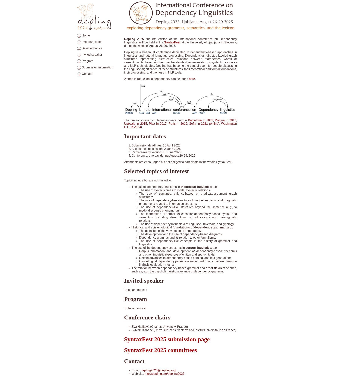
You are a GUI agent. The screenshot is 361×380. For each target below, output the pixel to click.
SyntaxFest (172, 42)
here (192, 78)
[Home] (94, 29)
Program (87, 61)
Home (86, 35)
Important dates (92, 41)
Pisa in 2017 (158, 123)
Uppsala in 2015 (135, 123)
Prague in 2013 (225, 120)
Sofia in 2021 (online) (204, 123)
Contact (87, 73)
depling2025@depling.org (158, 370)
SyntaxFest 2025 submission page (167, 339)
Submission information (97, 67)
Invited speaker (92, 54)
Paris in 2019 (178, 123)
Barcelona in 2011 (200, 120)
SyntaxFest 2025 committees (160, 350)
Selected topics (92, 48)
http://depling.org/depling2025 (164, 373)
